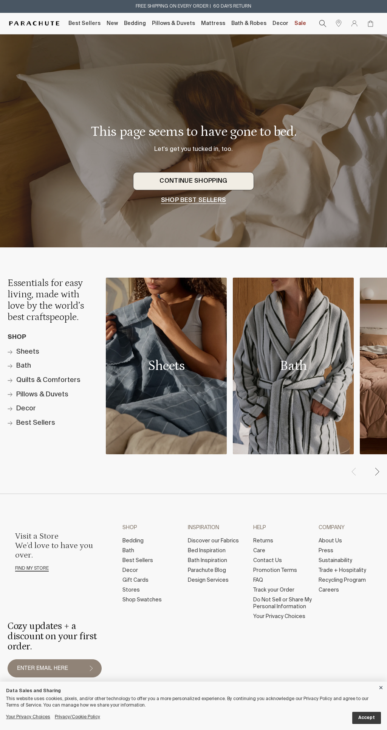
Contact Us (267, 560)
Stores (131, 590)
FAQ (258, 580)
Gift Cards (135, 580)
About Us (330, 541)
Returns (263, 541)
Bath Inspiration (207, 560)
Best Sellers (84, 23)
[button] (376, 471)
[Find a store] (338, 23)
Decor (280, 23)
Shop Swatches (142, 600)
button (91, 668)
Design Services (208, 580)
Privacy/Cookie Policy (77, 717)
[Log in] (354, 23)
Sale (300, 23)
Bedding (135, 23)
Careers (329, 590)
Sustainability (335, 560)
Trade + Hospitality (342, 570)
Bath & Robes (248, 23)
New (112, 23)
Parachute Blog (207, 570)
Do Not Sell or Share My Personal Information (282, 603)
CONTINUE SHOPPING (193, 181)
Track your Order (273, 590)
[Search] (322, 23)
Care (259, 550)
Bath (128, 550)
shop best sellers (193, 200)
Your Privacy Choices (279, 616)
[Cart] (370, 23)
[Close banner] (381, 686)
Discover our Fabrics (213, 541)
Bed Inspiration (207, 550)
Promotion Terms (275, 570)
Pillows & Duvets (173, 23)
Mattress (213, 23)
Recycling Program (342, 580)
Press (326, 550)
